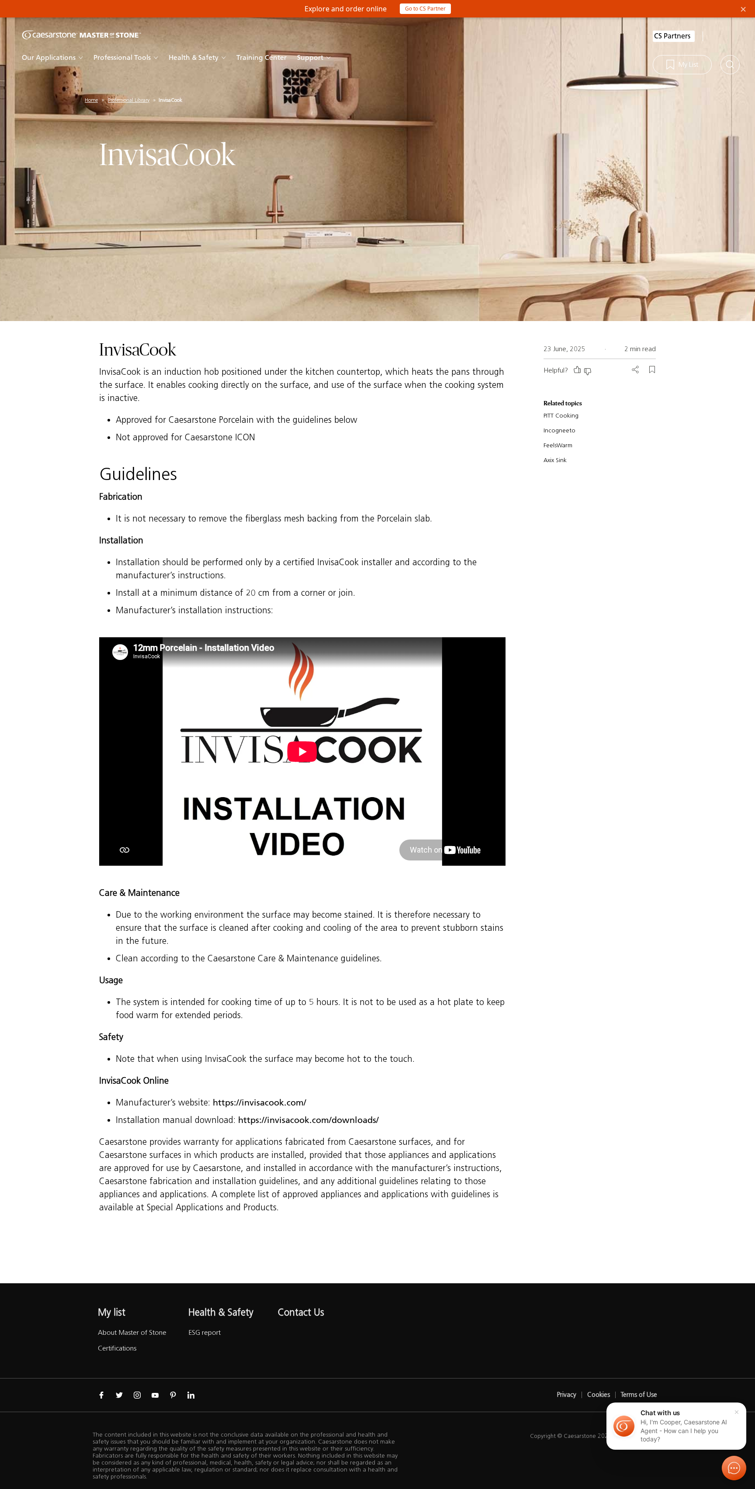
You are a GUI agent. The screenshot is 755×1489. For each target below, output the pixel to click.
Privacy (566, 1395)
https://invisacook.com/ (259, 1102)
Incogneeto (559, 430)
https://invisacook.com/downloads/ (308, 1120)
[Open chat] (734, 1468)
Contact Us (301, 1312)
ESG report (204, 1332)
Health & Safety (193, 57)
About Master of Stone (132, 1332)
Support (310, 57)
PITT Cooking (561, 415)
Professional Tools (122, 57)
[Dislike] (588, 372)
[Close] (736, 1412)
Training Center (261, 57)
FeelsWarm (558, 445)
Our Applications (49, 57)
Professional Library (128, 100)
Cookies (598, 1395)
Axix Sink (555, 460)
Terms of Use (639, 1395)
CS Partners (672, 36)
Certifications (117, 1348)
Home (91, 100)
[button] (676, 1426)
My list (111, 1312)
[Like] (577, 369)
